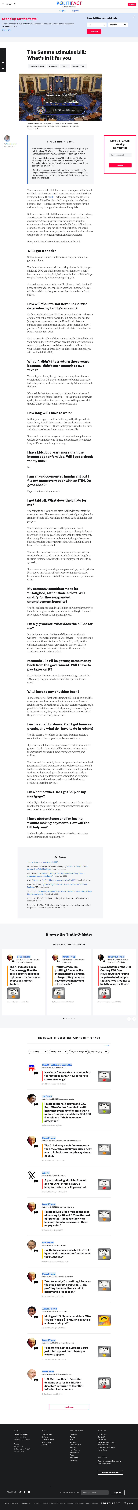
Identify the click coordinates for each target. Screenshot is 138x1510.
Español (75, 11)
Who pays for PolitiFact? (106, 1442)
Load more (69, 1407)
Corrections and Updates (106, 1447)
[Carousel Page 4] (71, 1018)
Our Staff (101, 1437)
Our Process (102, 1434)
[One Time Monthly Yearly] (118, 25)
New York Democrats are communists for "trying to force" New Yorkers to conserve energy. (67, 1076)
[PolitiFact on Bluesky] (29, 1492)
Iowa (71, 1440)
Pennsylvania (74, 1452)
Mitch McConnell (48, 1440)
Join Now (94, 31)
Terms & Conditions (11, 1503)
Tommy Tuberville (116, 957)
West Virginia (74, 1458)
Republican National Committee (57, 1065)
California (73, 1434)
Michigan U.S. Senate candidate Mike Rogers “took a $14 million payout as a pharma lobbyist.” (67, 1320)
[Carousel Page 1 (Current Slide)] (63, 1018)
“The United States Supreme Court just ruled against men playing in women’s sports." (66, 1351)
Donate (132, 4)
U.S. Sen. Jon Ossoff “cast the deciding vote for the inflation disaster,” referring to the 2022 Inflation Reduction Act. (63, 1384)
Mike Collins (48, 1371)
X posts (45, 1173)
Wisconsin (73, 1460)
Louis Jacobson (11, 144)
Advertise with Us (104, 1445)
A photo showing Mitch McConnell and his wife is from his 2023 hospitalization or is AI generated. (65, 1184)
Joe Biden (45, 1445)
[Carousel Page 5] (74, 1018)
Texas (72, 1455)
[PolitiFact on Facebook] (25, 1492)
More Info (6, 30)
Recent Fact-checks (105, 1464)
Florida (72, 1437)
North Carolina (75, 1450)
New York (73, 1447)
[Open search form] (15, 4)
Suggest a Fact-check (111, 1472)
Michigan (73, 1442)
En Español (102, 1440)
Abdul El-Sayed (49, 1309)
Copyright (36, 1503)
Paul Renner (47, 1242)
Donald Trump (23, 957)
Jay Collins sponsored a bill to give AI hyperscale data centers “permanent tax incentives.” (67, 1253)
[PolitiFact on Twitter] (20, 1492)
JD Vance (45, 1437)
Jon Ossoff (47, 1096)
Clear (107, 1046)
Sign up (117, 1492)
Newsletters (102, 1450)
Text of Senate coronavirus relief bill (42, 862)
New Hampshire (75, 1445)
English (62, 11)
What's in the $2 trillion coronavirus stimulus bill (54, 880)
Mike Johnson (46, 1442)
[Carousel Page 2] (66, 1018)
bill (51, 197)
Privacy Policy (26, 1503)
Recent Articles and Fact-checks (109, 1461)
